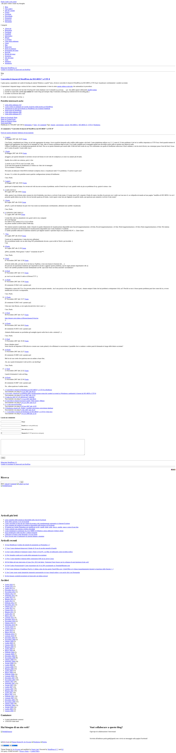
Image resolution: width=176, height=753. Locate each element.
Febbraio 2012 (9, 603)
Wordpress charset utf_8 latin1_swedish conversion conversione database (29, 408)
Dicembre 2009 (10, 638)
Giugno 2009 (9, 645)
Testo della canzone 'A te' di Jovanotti (17, 522)
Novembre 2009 (10, 639)
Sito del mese (9, 58)
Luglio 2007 (9, 687)
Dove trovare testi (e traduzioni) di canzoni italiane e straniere (24, 536)
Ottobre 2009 (9, 641)
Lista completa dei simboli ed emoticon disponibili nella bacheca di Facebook (29, 525)
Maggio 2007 (9, 691)
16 (6, 350)
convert (66, 125)
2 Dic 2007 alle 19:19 (28, 410)
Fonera (7, 12)
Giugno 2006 (9, 711)
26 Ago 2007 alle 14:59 (28, 406)
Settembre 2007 (10, 683)
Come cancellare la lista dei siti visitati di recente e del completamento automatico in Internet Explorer (37, 523)
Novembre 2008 (10, 658)
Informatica (8, 36)
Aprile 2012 (9, 601)
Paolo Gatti (35, 749)
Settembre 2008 (10, 661)
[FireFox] (44, 742)
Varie (6, 59)
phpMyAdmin (92, 90)
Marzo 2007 (9, 694)
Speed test (8, 20)
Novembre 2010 (10, 621)
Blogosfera (8, 30)
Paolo (8, 151)
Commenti (13, 484)
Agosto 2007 (9, 685)
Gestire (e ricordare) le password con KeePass (15, 69)
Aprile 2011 (9, 614)
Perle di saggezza (10, 49)
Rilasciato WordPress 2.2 (9, 68)
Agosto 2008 (9, 663)
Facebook (8, 14)
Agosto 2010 (9, 627)
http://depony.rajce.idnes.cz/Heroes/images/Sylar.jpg (21, 318)
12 (6, 297)
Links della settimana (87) (13, 114)
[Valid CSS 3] (13, 746)
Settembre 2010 (10, 625)
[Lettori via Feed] (23, 484)
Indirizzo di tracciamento (26, 133)
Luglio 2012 (9, 597)
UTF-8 (90, 125)
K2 (62, 749)
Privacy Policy (24, 751)
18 (6, 377)
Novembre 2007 (10, 680)
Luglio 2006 (9, 709)
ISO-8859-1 (74, 125)
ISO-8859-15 (83, 125)
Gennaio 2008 (9, 676)
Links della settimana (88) (13, 112)
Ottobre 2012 (9, 594)
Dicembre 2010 (10, 619)
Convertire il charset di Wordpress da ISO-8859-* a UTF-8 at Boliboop (29, 390)
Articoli (6, 484)
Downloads (8, 16)
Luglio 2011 (9, 608)
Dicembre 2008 (10, 656)
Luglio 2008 (9, 665)
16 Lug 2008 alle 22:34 (28, 413)
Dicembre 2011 (10, 605)
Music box (8, 47)
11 (5, 280)
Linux (7, 43)
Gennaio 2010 (9, 636)
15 (6, 339)
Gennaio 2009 (9, 654)
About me (8, 28)
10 (6, 271)
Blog (6, 7)
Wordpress (8, 63)
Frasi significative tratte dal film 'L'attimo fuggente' (21, 532)
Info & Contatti (10, 10)
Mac (6, 45)
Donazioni (8, 18)
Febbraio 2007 (9, 696)
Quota (25, 139)
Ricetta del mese (10, 54)
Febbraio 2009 (9, 652)
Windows (8, 61)
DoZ (7, 258)
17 (6, 369)
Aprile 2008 (9, 670)
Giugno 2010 (9, 628)
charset (53, 125)
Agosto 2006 (9, 707)
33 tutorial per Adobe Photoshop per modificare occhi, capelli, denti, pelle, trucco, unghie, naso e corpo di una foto (41, 527)
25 (42, 125)
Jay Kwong (16, 749)
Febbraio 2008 (9, 674)
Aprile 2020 (9, 584)
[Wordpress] (36, 742)
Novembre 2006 (10, 702)
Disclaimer (8, 21)
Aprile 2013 (9, 588)
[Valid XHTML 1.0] (5, 746)
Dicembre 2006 (10, 700)
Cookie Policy (35, 751)
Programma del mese (11, 50)
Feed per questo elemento (9, 133)
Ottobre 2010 (9, 623)
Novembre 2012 (10, 592)
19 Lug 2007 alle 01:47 (28, 402)
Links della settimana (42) (13, 105)
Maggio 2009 (9, 647)
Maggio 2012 (9, 599)
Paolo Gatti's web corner (9, 2)
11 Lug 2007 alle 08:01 (28, 399)
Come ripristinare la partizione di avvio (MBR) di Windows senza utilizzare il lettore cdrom (34, 531)
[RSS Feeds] (5, 742)
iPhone (7, 38)
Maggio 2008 (9, 669)
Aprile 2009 (9, 648)
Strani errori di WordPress (13, 110)
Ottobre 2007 (9, 681)
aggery (8, 137)
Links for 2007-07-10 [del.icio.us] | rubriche (20, 397)
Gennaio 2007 (9, 698)
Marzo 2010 (9, 632)
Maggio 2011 (9, 612)
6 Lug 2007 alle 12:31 (28, 395)
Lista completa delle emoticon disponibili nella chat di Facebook (25, 520)
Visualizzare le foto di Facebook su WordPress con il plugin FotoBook (27, 108)
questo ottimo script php (65, 86)
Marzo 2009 (9, 650)
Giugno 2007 (9, 689)
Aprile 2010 (9, 630)
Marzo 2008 (9, 672)
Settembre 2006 (10, 705)
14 (6, 323)
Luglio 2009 (9, 643)
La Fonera (8, 39)
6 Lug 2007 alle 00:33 (28, 391)
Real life (7, 52)
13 (6, 313)
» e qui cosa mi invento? (14, 404)
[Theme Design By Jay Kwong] (20, 742)
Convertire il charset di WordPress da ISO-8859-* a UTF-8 (25, 79)
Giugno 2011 (9, 610)
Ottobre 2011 (9, 606)
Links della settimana (11, 41)
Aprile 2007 (9, 692)
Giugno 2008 (9, 667)
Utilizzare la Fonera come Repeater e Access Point (21, 534)
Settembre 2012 (10, 595)
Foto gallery (9, 9)
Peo (7, 234)
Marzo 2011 (9, 616)
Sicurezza (8, 56)
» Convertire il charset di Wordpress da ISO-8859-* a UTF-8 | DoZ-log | (29, 412)
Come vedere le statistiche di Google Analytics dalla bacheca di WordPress (29, 107)
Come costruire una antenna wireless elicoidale (20, 529)
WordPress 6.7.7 (53, 749)
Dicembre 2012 (10, 590)
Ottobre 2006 (9, 703)
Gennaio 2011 (9, 617)
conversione (60, 125)
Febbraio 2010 (9, 634)
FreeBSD (8, 34)
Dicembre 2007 (10, 678)
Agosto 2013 (9, 586)
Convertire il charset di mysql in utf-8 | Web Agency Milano (25, 401)
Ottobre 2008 (9, 659)
